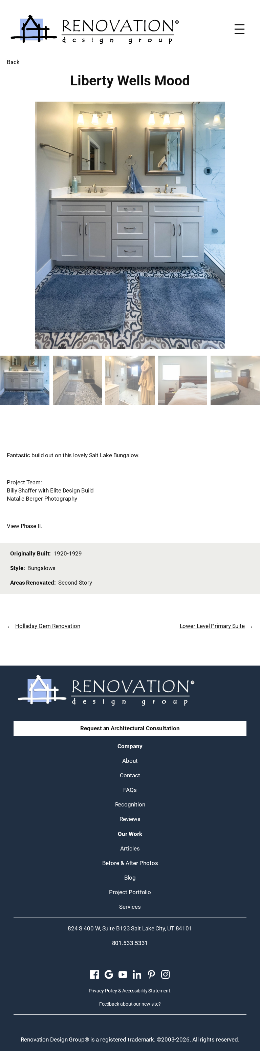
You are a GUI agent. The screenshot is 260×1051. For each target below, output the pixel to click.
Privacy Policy (103, 990)
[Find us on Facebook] (94, 975)
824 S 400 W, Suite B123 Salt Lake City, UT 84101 (130, 928)
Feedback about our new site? (130, 1004)
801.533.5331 (130, 943)
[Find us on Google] (108, 975)
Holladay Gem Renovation (47, 626)
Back (13, 62)
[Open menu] (239, 29)
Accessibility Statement (146, 990)
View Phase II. (24, 526)
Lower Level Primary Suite (212, 626)
